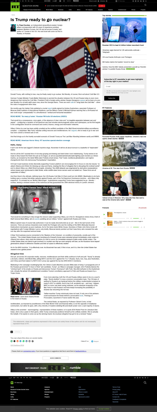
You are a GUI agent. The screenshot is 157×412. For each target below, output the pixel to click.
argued (74, 130)
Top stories (106, 15)
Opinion (110, 9)
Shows (133, 9)
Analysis (100, 9)
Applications (81, 389)
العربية (12, 1)
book (81, 296)
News (12, 387)
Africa (78, 9)
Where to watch (82, 392)
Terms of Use (116, 387)
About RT (115, 392)
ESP (16, 1)
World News (49, 9)
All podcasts (142, 208)
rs (27, 377)
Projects (143, 9)
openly (37, 219)
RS (28, 1)
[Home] (15, 6)
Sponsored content (83, 397)
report (50, 108)
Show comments (55, 358)
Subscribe (111, 98)
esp (14, 377)
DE (23, 1)
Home (13, 14)
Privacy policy (116, 389)
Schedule (81, 394)
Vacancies (115, 402)
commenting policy (29, 351)
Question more (30, 6)
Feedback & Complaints (119, 399)
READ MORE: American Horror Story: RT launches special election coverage (40, 140)
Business (60, 9)
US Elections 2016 (17, 345)
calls (72, 102)
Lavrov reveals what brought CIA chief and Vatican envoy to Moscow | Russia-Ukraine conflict (72, 5)
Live (79, 387)
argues (82, 100)
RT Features (89, 9)
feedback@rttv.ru (80, 351)
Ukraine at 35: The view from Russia (115, 168)
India (70, 9)
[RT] (47, 1)
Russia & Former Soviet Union (32, 9)
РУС (19, 1)
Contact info (115, 397)
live (102, 5)
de (21, 377)
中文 (32, 1)
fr (24, 377)
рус (18, 377)
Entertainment (122, 9)
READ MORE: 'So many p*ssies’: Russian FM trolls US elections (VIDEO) (39, 116)
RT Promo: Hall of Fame (119, 394)
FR (25, 1)
